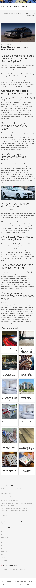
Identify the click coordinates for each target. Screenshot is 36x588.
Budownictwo (5, 537)
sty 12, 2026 (4, 51)
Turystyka (4, 557)
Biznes (3, 531)
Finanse (3, 543)
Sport (2, 554)
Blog (2, 534)
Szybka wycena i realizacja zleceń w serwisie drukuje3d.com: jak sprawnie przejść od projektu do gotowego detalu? (16, 491)
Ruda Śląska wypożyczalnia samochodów (13, 303)
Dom (2, 540)
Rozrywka (4, 551)
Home (8, 13)
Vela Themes (20, 584)
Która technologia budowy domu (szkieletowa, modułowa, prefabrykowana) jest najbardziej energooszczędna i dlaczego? (14, 498)
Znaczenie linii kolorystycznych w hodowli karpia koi (16, 569)
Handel (3, 546)
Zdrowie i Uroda (5, 560)
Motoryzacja (14, 13)
